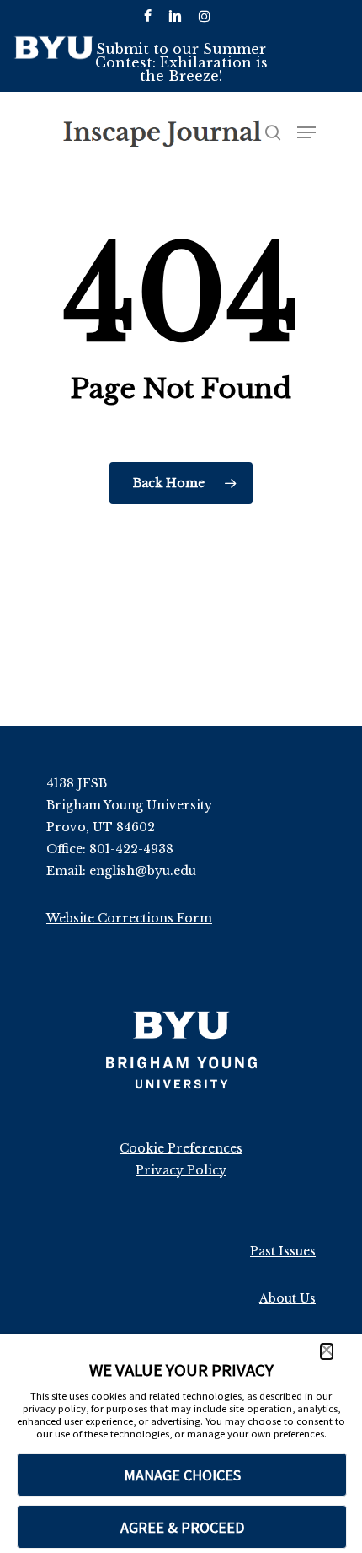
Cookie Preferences (181, 1148)
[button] (327, 1351)
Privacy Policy (181, 1170)
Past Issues (283, 1251)
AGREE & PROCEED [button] (182, 1527)
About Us (287, 1298)
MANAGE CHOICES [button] (182, 1475)
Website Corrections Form (129, 918)
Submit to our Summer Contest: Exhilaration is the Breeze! (181, 62)
